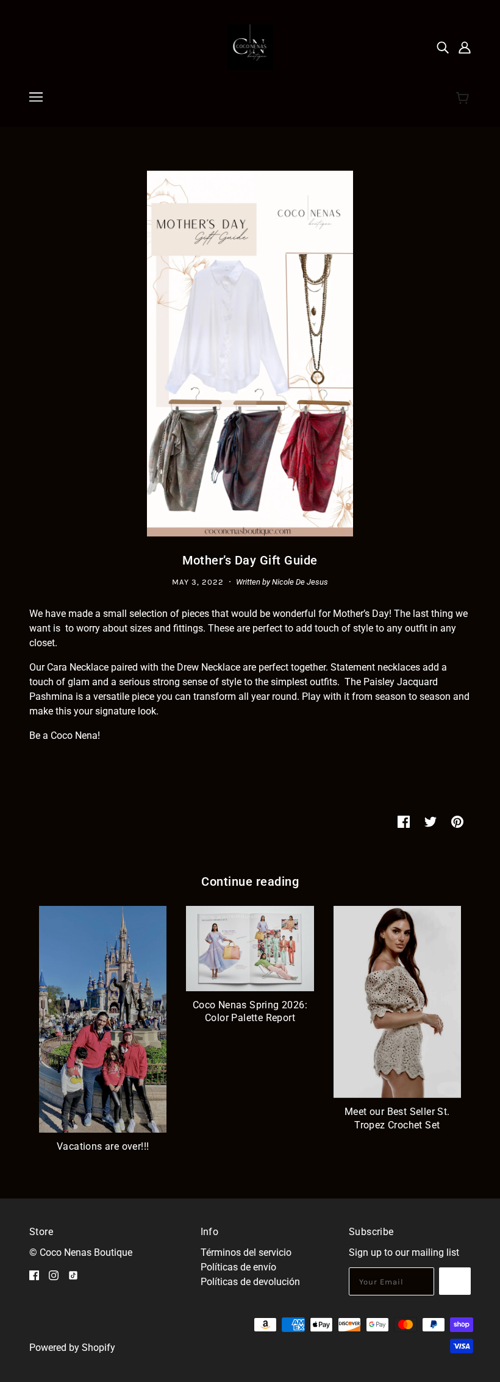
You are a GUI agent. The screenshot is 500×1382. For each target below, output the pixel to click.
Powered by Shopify (72, 1347)
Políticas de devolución (250, 1282)
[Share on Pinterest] (457, 821)
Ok (455, 1281)
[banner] (250, 46)
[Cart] (464, 99)
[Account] (465, 47)
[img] (443, 47)
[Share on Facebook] (403, 821)
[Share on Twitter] (430, 821)
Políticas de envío (238, 1267)
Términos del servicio (246, 1252)
